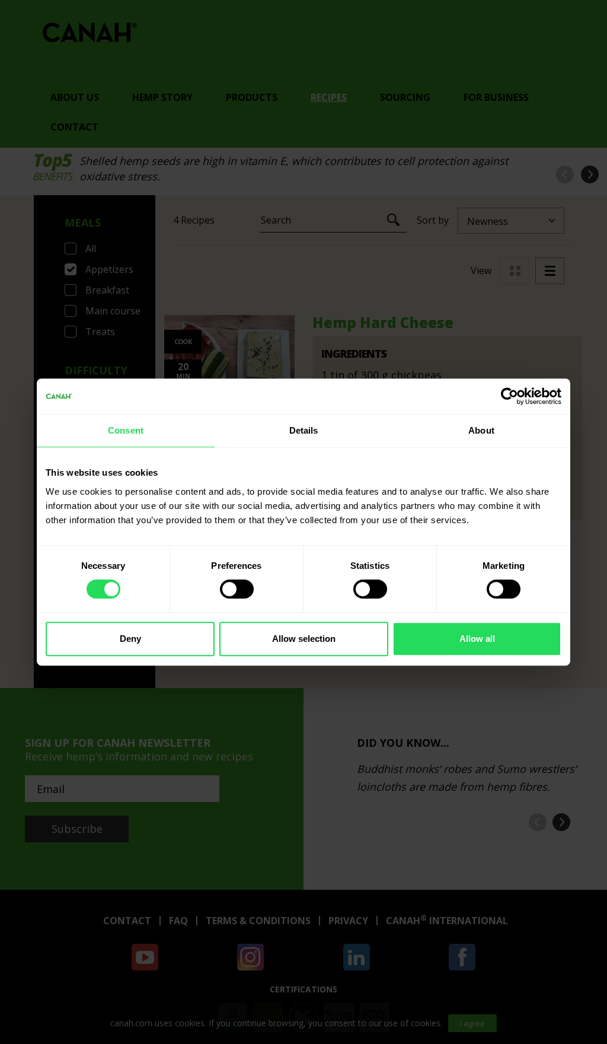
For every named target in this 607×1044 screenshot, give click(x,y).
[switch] (237, 589)
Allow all (477, 639)
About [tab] (481, 430)
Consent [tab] (125, 430)
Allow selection (304, 639)
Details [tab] (303, 430)
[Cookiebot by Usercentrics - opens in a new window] (509, 396)
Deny (130, 639)
